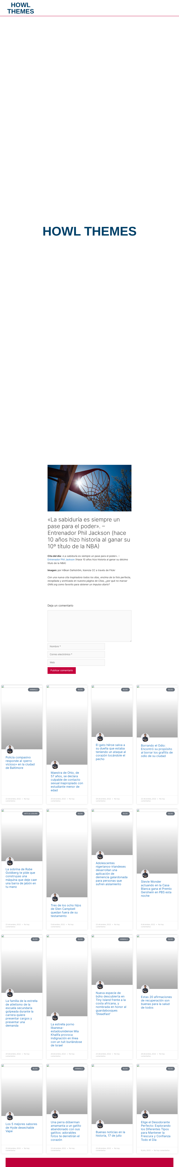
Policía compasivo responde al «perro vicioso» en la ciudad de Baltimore (20, 763)
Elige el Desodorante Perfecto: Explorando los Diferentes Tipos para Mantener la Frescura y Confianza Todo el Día (156, 1130)
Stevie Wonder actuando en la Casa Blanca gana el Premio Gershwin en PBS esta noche (156, 888)
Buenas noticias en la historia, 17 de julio (110, 1133)
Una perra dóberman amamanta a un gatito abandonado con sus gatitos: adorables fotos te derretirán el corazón (66, 1130)
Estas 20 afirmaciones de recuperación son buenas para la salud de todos (156, 1002)
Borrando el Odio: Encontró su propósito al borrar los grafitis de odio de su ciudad (157, 751)
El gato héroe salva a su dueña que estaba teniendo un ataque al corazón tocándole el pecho (111, 752)
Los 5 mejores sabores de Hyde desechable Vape (21, 1127)
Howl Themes (20, 8)
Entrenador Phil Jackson (61, 559)
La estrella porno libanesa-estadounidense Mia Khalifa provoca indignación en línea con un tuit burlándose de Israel (66, 1035)
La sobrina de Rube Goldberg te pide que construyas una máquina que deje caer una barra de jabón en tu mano (21, 877)
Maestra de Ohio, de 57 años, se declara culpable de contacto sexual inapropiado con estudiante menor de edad (67, 781)
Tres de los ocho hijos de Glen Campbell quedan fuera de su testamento (66, 911)
